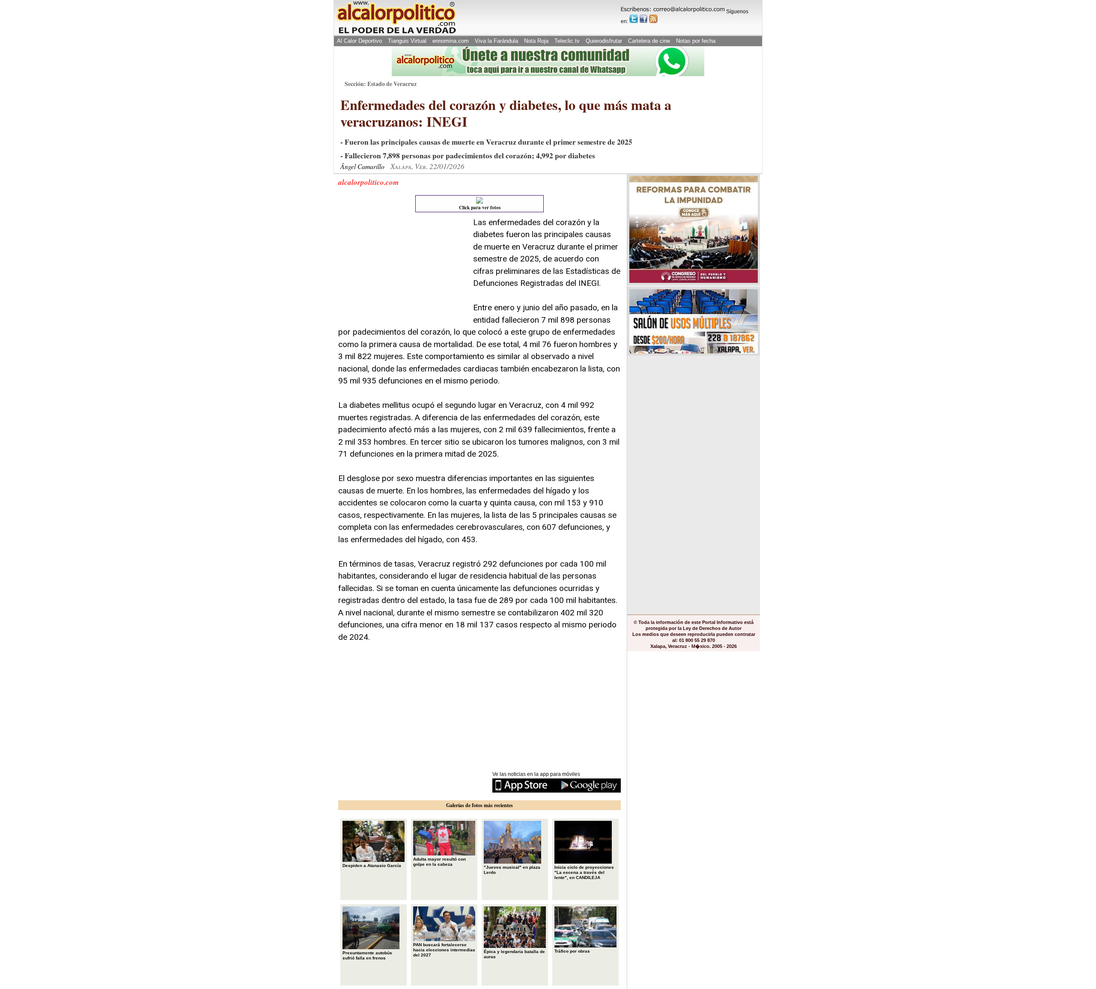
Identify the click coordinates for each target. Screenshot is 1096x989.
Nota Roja (536, 41)
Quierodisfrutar (604, 41)
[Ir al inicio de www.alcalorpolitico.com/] (396, 33)
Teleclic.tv (567, 41)
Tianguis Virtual (407, 41)
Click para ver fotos (479, 207)
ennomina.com (450, 41)
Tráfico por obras (572, 951)
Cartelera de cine (649, 41)
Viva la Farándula (496, 41)
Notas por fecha (695, 41)
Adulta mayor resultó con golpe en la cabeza (439, 862)
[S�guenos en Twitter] (633, 19)
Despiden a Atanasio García (371, 865)
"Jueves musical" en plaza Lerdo (512, 870)
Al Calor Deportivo (359, 41)
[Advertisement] (402, 270)
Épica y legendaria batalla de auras (514, 954)
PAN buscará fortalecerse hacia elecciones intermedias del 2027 (444, 949)
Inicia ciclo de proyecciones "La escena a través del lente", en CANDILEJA (584, 872)
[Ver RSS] (653, 19)
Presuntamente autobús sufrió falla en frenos (367, 955)
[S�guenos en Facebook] (643, 19)
